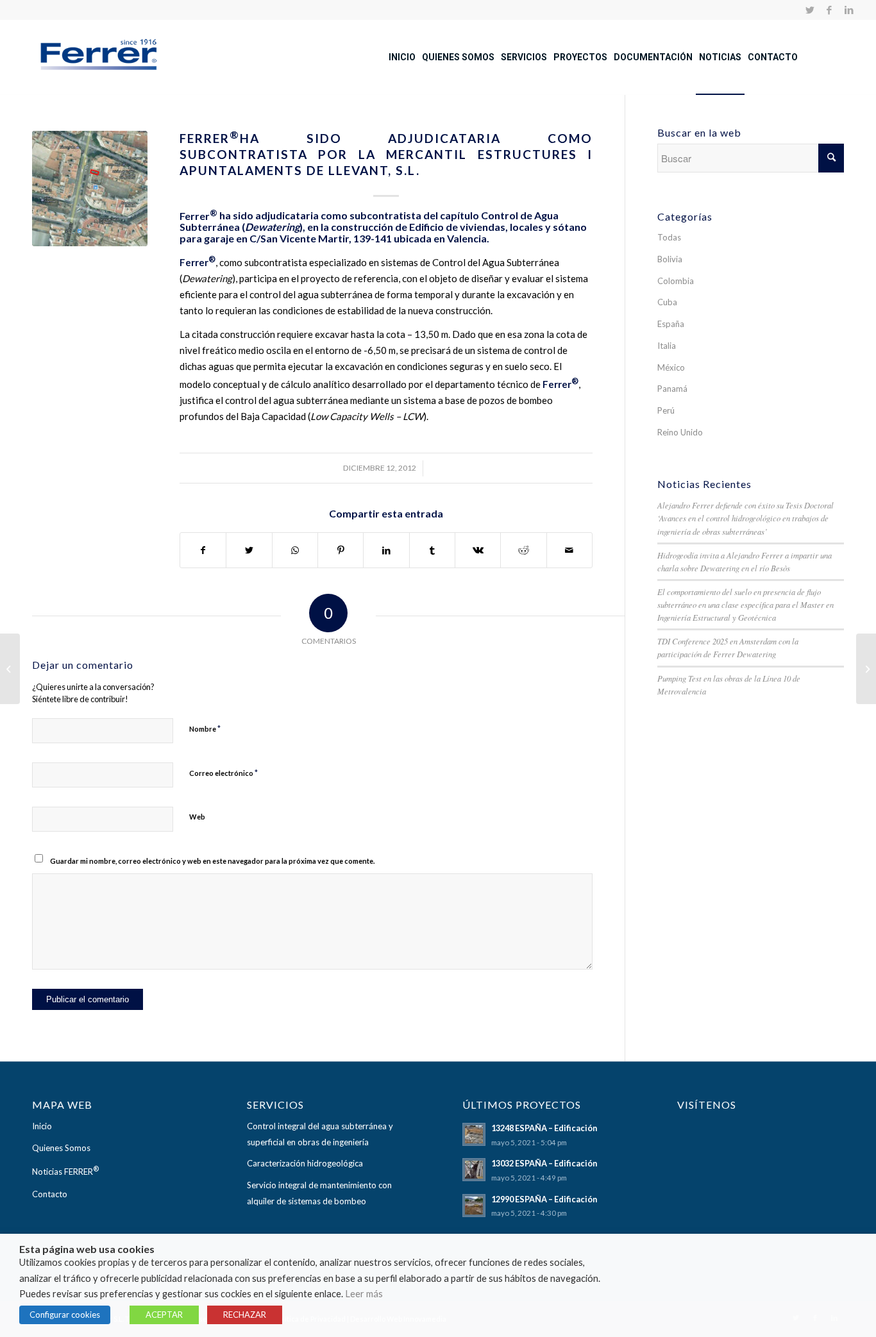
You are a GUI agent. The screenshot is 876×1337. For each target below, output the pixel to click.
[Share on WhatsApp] (295, 550)
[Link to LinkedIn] (849, 9)
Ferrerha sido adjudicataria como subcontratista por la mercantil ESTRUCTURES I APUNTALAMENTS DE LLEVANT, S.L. (386, 154)
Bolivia (669, 259)
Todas (669, 237)
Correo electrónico (223, 773)
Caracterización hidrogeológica (305, 1163)
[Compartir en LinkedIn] (386, 550)
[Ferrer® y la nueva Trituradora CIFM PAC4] (866, 669)
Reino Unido (680, 432)
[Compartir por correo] (569, 550)
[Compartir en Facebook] (203, 550)
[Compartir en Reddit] (523, 550)
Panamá (672, 388)
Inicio (42, 1126)
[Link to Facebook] (829, 9)
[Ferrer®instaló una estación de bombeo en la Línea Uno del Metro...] (10, 669)
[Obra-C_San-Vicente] (89, 188)
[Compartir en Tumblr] (432, 550)
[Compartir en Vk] (477, 550)
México (671, 367)
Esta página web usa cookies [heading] (87, 1249)
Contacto (49, 1194)
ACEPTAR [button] (164, 1314)
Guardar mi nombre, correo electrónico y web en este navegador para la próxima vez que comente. (212, 861)
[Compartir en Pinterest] (340, 550)
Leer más (364, 1293)
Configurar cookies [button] (64, 1314)
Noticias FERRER (65, 1171)
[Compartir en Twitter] (248, 550)
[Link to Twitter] (810, 9)
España (670, 324)
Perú (666, 410)
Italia (666, 346)
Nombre (205, 728)
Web (197, 816)
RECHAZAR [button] (244, 1314)
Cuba (667, 302)
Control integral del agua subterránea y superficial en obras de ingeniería (320, 1134)
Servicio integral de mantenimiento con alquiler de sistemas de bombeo (319, 1193)
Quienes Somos (61, 1148)
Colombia (675, 281)
